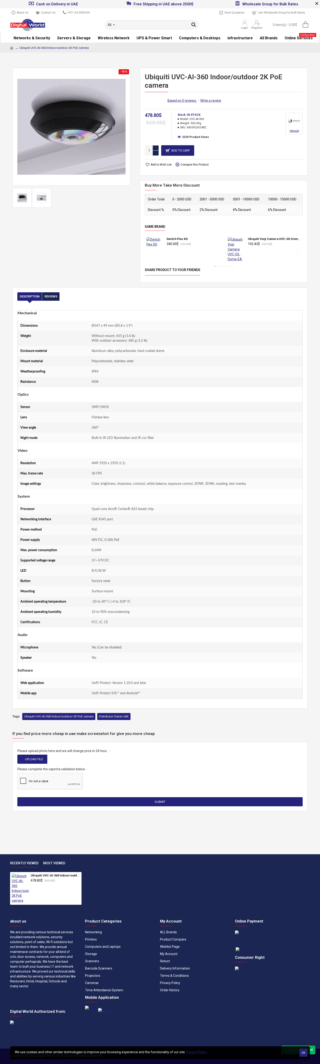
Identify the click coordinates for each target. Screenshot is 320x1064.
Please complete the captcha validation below (51, 769)
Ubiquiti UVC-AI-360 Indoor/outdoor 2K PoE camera (58, 716)
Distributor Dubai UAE (114, 716)
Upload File (34, 759)
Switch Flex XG (177, 239)
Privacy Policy (196, 1052)
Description (30, 296)
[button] (149, 251)
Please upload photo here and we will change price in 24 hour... (63, 751)
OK (303, 1052)
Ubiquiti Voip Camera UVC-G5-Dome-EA (274, 239)
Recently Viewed (24, 863)
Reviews (51, 296)
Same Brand (155, 226)
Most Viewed (54, 863)
